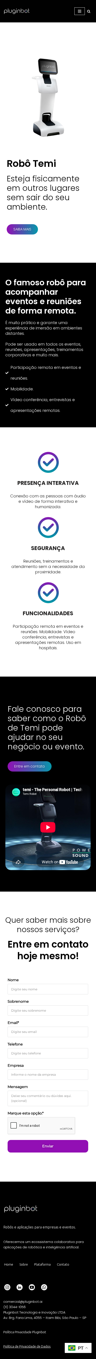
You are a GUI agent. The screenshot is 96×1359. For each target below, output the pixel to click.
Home (8, 1264)
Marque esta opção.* (26, 1113)
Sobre (23, 1264)
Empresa (16, 1065)
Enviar (47, 1146)
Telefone (15, 1044)
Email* (13, 1023)
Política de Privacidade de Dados (27, 1346)
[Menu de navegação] (79, 11)
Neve (7, 1354)
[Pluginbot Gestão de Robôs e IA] (16, 11)
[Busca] (88, 11)
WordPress (37, 1354)
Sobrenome (18, 1001)
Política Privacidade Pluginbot (24, 1332)
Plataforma (42, 1264)
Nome (13, 980)
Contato (63, 1264)
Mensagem (18, 1087)
